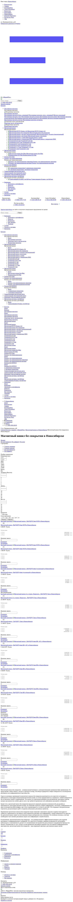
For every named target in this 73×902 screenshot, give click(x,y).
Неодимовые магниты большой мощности (52, 118)
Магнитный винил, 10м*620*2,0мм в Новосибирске (17, 745)
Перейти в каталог (6, 900)
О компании (8, 853)
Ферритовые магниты (11, 126)
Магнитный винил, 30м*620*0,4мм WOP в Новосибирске (18, 548)
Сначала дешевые (9, 446)
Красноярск (7, 12)
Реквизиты (11, 187)
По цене (22, 442)
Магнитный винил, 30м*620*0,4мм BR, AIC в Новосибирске (19, 645)
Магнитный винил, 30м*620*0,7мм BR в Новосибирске (18, 692)
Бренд (2, 469)
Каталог (3, 231)
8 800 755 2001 (6, 200)
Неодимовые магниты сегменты (33, 120)
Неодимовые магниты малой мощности (27, 118)
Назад (9, 238)
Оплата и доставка (10, 193)
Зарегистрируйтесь (6, 209)
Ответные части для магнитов (13, 123)
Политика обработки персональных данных (34, 892)
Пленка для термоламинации (13, 358)
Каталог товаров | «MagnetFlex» (15, 430)
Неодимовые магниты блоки (48, 116)
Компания (7, 182)
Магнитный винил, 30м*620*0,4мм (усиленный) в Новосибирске (21, 572)
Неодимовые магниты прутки (13, 120)
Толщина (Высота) (6, 472)
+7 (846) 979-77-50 (20, 200)
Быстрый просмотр (6, 521)
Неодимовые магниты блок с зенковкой (16, 115)
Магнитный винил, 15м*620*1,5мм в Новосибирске (17, 621)
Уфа (5, 19)
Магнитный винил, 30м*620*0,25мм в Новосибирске (17, 768)
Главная (3, 430)
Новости (10, 185)
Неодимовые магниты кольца (30, 116)
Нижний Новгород (10, 15)
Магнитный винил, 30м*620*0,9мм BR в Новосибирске (18, 721)
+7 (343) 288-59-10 (35, 200)
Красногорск (8, 4)
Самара (6, 6)
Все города (54, 204)
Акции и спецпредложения (12, 864)
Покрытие (4, 512)
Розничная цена (5, 456)
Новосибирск (12, 1)
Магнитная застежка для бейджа (14, 379)
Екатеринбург (8, 7)
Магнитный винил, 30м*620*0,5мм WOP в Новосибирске (18, 525)
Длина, (3, 486)
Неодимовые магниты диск (12, 116)
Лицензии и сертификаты (16, 184)
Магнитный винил (10, 324)
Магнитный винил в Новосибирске (36, 430)
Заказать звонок (5, 104)
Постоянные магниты (11, 315)
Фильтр (3, 440)
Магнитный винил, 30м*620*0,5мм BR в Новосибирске (18, 669)
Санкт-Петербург (9, 9)
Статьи (6, 192)
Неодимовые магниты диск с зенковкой (41, 115)
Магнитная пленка (10, 348)
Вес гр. (3, 499)
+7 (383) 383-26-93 (6, 102)
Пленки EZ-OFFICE (10, 366)
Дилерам (10, 190)
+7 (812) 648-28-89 (50, 200)
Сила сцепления (6, 516)
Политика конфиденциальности (10, 892)
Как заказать (11, 188)
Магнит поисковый (59, 115)
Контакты (7, 195)
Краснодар (7, 11)
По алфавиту (16, 442)
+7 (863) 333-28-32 (18, 204)
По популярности (6, 442)
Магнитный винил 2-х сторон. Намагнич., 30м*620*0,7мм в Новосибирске (24, 597)
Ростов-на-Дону (9, 17)
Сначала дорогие (9, 448)
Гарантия (7, 876)
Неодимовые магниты (11, 113)
